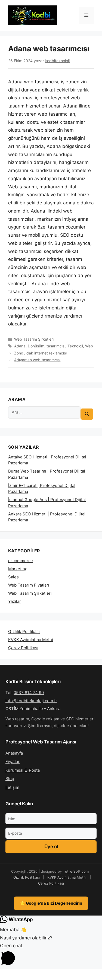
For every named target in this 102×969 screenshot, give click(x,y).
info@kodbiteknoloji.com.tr (31, 700)
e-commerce (20, 560)
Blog (9, 778)
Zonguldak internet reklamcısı (40, 353)
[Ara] (87, 414)
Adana (20, 346)
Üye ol (51, 846)
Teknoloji (75, 346)
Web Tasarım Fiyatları (28, 585)
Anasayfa (14, 753)
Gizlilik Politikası (24, 631)
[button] (51, 955)
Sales (13, 577)
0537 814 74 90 (29, 692)
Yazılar (14, 601)
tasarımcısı (56, 346)
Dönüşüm (36, 346)
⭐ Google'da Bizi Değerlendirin (51, 903)
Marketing (17, 568)
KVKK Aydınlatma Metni (30, 639)
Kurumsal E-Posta (22, 770)
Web (89, 346)
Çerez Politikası (23, 647)
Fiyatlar (12, 761)
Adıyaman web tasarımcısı (37, 359)
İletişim (12, 787)
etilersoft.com (77, 871)
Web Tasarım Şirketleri (34, 339)
